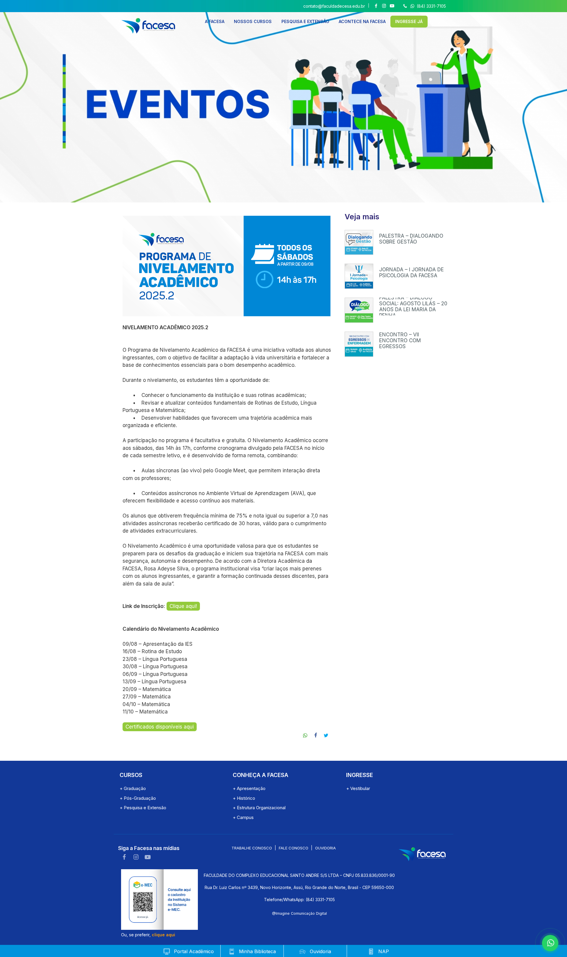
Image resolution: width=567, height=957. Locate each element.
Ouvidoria (325, 848)
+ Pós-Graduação (138, 798)
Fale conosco (293, 848)
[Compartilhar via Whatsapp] (305, 735)
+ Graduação (133, 788)
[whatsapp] (549, 942)
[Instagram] (384, 6)
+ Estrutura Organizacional (259, 807)
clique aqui (163, 934)
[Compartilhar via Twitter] (326, 735)
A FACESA (214, 21)
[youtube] (148, 857)
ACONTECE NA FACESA (362, 21)
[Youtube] (392, 6)
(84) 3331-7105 (431, 6)
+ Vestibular (358, 788)
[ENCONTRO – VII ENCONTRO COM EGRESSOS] (359, 344)
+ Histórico (244, 798)
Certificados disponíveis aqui (160, 727)
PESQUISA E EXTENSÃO (305, 21)
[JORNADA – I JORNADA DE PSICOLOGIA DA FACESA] (359, 276)
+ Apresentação (249, 788)
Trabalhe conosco (252, 848)
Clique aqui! (183, 606)
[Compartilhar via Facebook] (316, 735)
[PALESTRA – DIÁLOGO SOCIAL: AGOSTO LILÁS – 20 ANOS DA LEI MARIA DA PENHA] (359, 310)
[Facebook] (376, 6)
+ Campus (243, 817)
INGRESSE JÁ (409, 21)
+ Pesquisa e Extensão (143, 807)
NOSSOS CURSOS (253, 21)
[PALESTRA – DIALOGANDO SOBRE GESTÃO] (359, 242)
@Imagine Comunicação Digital (299, 913)
